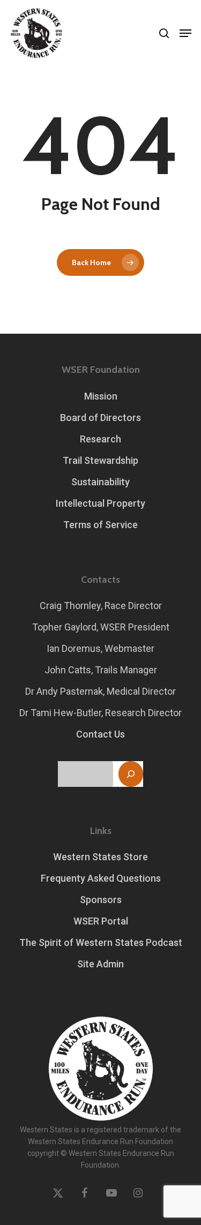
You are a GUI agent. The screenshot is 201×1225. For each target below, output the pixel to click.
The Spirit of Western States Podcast (100, 942)
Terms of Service (100, 524)
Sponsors (101, 899)
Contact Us (100, 734)
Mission (100, 396)
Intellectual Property (100, 503)
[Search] (130, 774)
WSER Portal (100, 921)
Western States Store (100, 856)
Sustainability (100, 481)
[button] (185, 33)
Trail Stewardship (100, 460)
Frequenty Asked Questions (101, 878)
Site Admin (100, 964)
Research (100, 439)
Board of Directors (100, 417)
